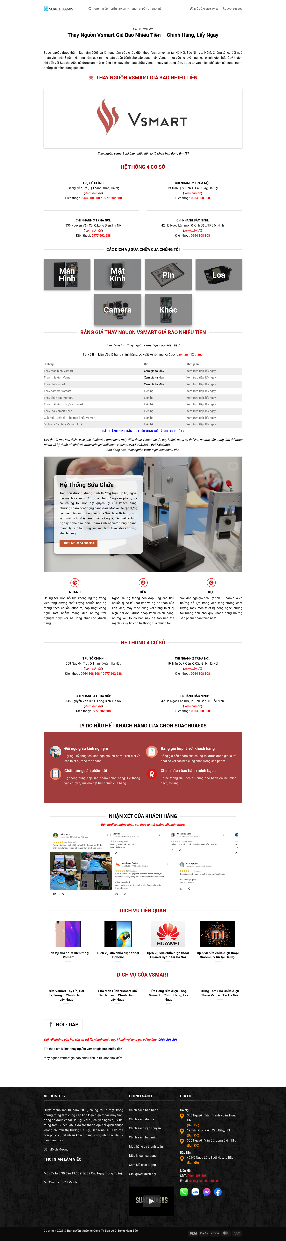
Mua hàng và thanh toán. (146, 1146)
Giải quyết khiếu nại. (143, 1174)
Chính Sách (118, 8)
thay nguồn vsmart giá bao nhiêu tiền (123, 153)
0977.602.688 (160, 445)
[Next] (230, 847)
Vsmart (148, 29)
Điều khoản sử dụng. (143, 1156)
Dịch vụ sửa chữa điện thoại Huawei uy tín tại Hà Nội (168, 955)
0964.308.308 (138, 445)
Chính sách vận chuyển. (145, 1128)
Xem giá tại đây (154, 371)
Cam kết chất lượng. (143, 1165)
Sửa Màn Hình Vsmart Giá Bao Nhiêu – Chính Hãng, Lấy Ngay (117, 995)
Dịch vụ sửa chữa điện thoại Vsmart (68, 955)
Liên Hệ (156, 8)
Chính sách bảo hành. (144, 1110)
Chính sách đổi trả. (142, 1119)
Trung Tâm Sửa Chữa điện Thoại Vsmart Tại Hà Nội (219, 993)
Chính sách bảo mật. (143, 1137)
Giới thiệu (101, 8)
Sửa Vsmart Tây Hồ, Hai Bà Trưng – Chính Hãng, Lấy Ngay (66, 995)
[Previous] (117, 847)
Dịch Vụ (137, 29)
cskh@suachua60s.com (205, 1181)
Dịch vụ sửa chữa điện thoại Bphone (118, 955)
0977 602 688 (112, 198)
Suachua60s (52, 52)
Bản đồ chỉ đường (56, 1149)
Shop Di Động (140, 8)
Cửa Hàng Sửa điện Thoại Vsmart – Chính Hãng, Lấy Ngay (168, 995)
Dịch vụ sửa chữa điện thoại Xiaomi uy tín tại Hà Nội (218, 955)
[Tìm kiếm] (90, 9)
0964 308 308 (90, 198)
